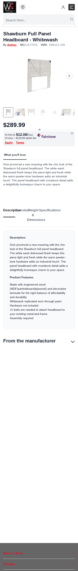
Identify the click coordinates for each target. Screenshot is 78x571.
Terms (20, 142)
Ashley (12, 44)
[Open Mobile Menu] (71, 7)
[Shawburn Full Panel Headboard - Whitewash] (39, 75)
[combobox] (39, 20)
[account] (63, 7)
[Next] (69, 76)
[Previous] (9, 76)
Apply (9, 142)
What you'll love (15, 154)
